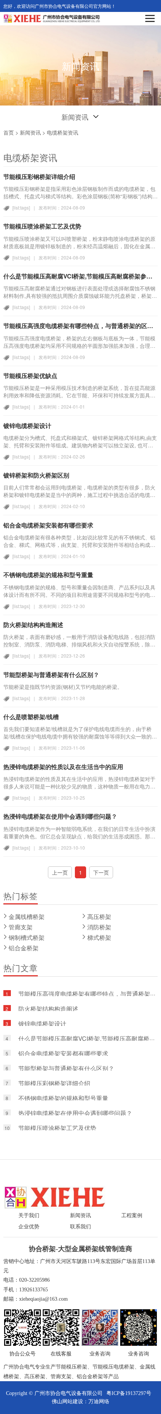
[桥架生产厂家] (54, 1197)
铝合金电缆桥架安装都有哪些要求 (63, 1053)
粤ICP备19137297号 (128, 1393)
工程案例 (131, 1215)
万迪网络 (98, 1401)
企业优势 (28, 1226)
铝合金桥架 (24, 948)
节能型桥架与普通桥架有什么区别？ (66, 1068)
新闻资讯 (30, 132)
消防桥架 (99, 927)
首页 (8, 132)
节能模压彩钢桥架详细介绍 (54, 1083)
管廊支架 (21, 927)
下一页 (101, 872)
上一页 (60, 872)
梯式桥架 (99, 937)
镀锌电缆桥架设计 (42, 1023)
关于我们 (28, 1215)
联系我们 (80, 1226)
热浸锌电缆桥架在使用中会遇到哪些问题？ (75, 1113)
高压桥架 (99, 916)
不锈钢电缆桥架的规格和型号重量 (63, 1098)
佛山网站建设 (67, 1401)
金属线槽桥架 (27, 916)
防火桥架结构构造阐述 (48, 1008)
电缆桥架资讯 (62, 132)
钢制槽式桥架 (27, 937)
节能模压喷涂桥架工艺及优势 (57, 1128)
